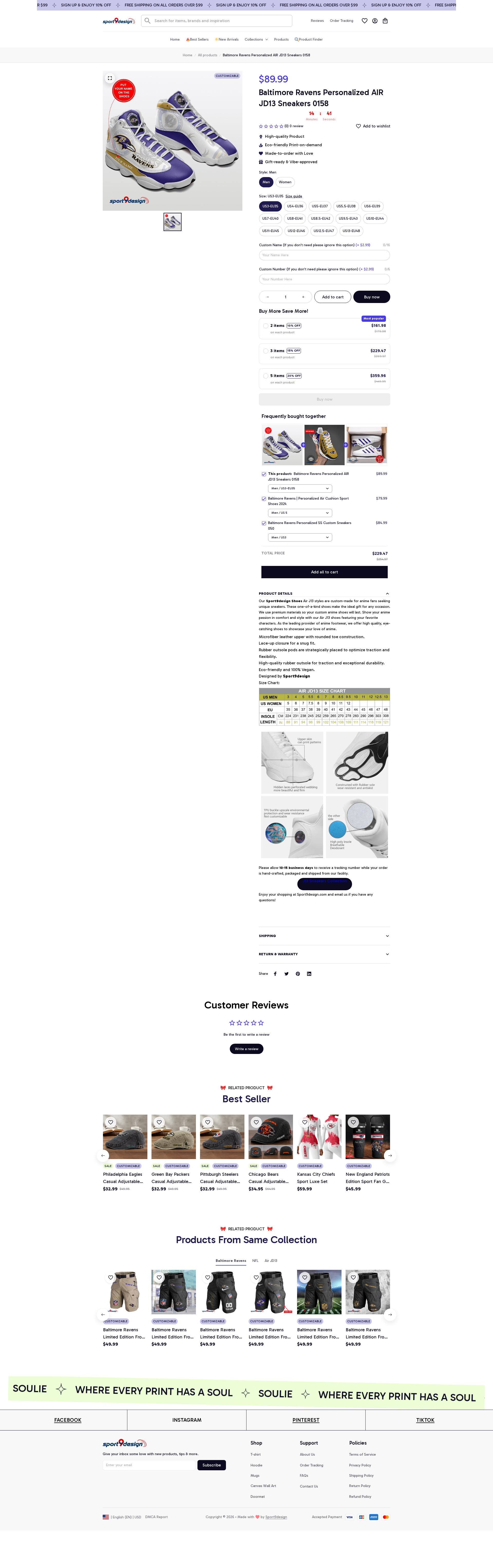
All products (207, 55)
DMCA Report (156, 1517)
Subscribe (212, 1465)
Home (187, 55)
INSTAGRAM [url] (187, 1420)
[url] (67, 1420)
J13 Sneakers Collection (324, 880)
